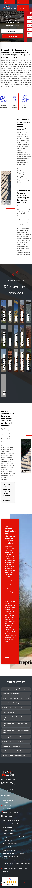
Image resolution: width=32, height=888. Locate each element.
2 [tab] (10, 657)
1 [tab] (7, 657)
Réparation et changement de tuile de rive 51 (16, 860)
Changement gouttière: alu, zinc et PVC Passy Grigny (15, 718)
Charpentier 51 (7, 827)
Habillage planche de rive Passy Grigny (13, 751)
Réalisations (6, 872)
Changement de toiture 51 (10, 857)
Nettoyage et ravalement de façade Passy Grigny (16, 698)
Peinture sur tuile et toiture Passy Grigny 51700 (15, 755)
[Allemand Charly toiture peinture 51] (8, 9)
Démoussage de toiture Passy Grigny (12, 737)
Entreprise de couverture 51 (11, 820)
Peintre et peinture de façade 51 (12, 847)
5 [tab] (7, 659)
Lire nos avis (10, 884)
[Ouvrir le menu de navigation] (15, 8)
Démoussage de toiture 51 (10, 824)
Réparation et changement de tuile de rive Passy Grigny (15, 731)
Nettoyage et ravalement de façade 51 (14, 837)
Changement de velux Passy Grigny (12, 707)
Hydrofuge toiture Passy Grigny (11, 746)
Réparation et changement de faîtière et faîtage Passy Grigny (15, 724)
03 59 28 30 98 (10, 2)
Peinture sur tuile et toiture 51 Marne (13, 853)
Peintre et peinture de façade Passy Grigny (14, 689)
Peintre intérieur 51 (12, 342)
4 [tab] (5, 659)
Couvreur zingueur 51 (9, 833)
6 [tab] (9, 659)
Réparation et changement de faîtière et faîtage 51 (16, 864)
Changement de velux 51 (10, 830)
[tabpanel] (10, 583)
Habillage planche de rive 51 (11, 843)
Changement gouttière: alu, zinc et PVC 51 (15, 868)
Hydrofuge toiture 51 (9, 850)
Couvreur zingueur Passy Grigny (11, 703)
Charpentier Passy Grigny (9, 712)
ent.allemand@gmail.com (10, 812)
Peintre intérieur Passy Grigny (10, 693)
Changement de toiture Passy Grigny (12, 741)
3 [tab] (12, 657)
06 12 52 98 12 (23, 2)
